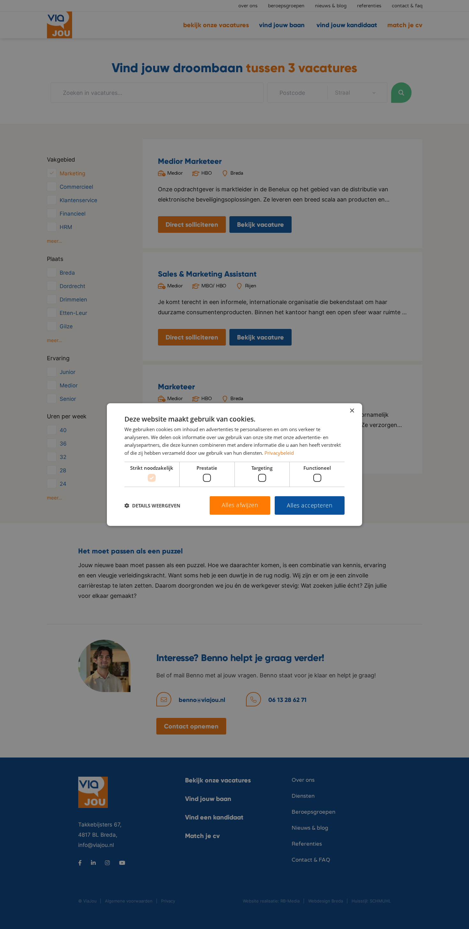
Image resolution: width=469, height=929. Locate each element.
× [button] (351, 410)
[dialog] (234, 464)
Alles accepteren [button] (309, 505)
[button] (152, 505)
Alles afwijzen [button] (240, 505)
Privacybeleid (279, 453)
